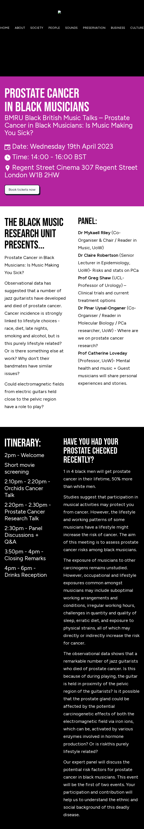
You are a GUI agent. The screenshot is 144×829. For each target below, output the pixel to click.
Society (36, 28)
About (20, 28)
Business (118, 28)
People (54, 28)
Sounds (71, 28)
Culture (137, 28)
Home (5, 28)
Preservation (94, 28)
